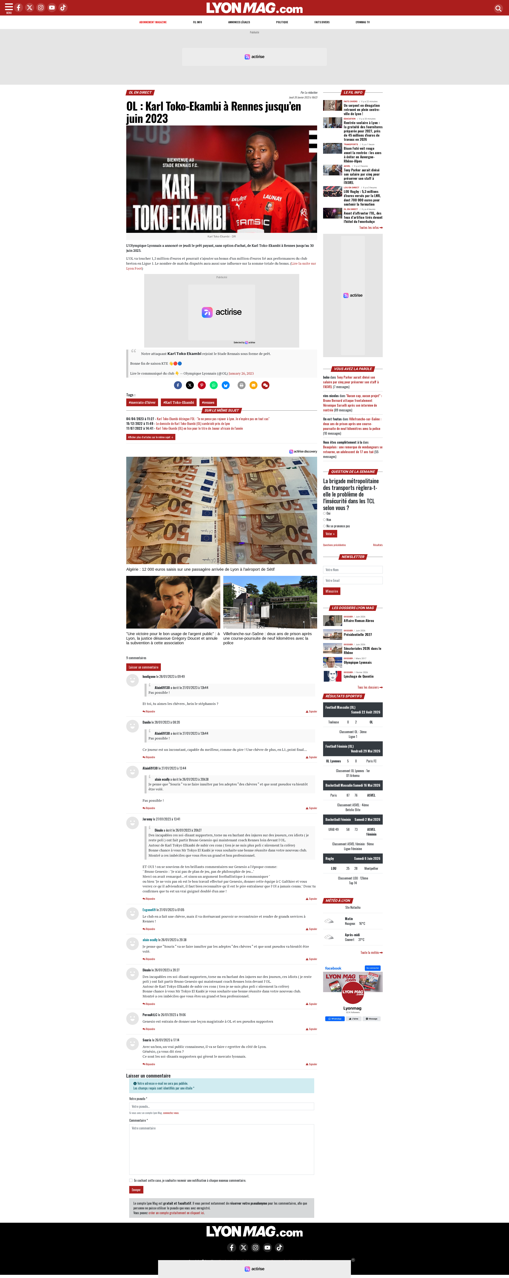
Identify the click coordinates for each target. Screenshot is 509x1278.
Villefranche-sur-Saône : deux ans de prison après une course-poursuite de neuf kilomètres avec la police (352, 424)
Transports (351, 144)
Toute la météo (370, 952)
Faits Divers (322, 22)
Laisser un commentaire (143, 667)
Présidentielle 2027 (358, 634)
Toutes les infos (369, 227)
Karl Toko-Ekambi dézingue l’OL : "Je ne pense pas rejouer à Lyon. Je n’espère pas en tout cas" (213, 418)
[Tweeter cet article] (190, 385)
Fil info (197, 22)
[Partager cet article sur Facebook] (178, 385)
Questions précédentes (334, 545)
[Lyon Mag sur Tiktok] (278, 1250)
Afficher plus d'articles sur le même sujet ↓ (151, 437)
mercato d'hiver (143, 402)
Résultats (378, 545)
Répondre (150, 711)
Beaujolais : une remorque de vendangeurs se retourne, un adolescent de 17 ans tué (353, 449)
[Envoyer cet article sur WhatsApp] (214, 385)
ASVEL (347, 166)
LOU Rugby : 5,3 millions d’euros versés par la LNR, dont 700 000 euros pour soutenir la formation (362, 197)
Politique (282, 22)
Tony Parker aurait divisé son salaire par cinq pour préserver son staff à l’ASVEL (362, 176)
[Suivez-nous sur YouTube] (266, 1250)
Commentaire (138, 1120)
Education (350, 119)
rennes (209, 402)
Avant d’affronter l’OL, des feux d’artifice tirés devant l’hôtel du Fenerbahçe (363, 217)
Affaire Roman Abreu (359, 620)
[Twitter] (28, 8)
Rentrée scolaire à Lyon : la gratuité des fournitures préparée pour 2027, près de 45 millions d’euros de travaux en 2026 (363, 131)
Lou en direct (351, 187)
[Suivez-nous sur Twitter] (242, 1250)
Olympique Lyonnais (358, 662)
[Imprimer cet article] (242, 385)
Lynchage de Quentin (358, 676)
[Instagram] (39, 8)
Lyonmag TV (363, 22)
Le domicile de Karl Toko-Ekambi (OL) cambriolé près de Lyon (193, 423)
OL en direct (140, 92)
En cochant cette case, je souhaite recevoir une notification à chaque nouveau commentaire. (190, 1180)
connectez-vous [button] (171, 1113)
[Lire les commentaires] (265, 385)
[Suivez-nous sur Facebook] (353, 993)
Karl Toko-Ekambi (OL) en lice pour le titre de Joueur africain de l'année (199, 428)
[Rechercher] (497, 9)
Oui (328, 513)
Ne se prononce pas (338, 526)
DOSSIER (348, 616)
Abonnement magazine (153, 22)
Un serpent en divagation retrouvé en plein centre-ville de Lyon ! (362, 109)
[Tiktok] (62, 8)
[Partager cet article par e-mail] (253, 385)
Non (328, 519)
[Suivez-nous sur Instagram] (254, 1250)
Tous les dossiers (368, 687)
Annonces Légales (239, 22)
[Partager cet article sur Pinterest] (202, 385)
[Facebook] (17, 8)
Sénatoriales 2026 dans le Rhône (362, 650)
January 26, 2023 (241, 373)
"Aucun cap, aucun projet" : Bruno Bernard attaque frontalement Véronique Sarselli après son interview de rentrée (352, 402)
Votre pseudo (138, 1098)
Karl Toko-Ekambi (179, 402)
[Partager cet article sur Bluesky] (226, 385)
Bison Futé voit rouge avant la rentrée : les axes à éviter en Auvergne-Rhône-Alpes (362, 154)
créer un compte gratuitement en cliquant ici (176, 1212)
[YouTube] (50, 8)
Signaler (312, 711)
